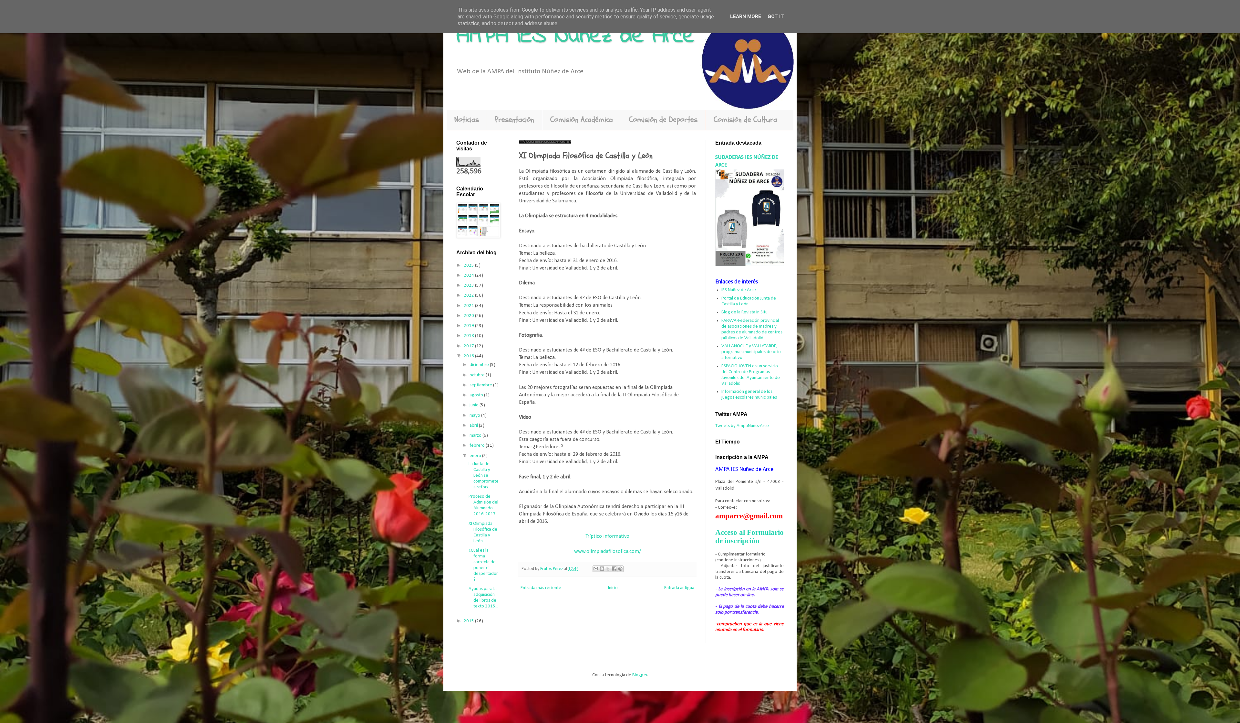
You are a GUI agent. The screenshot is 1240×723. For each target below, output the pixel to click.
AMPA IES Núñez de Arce (575, 36)
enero (476, 455)
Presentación (514, 119)
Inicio (613, 588)
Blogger (639, 675)
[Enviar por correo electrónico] (596, 568)
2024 (469, 275)
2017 (469, 346)
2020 (469, 315)
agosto (477, 395)
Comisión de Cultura (745, 119)
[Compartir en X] (608, 568)
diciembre (480, 364)
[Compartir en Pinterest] (620, 568)
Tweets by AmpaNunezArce (742, 425)
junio (475, 405)
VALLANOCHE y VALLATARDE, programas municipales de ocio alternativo (751, 352)
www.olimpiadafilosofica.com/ (607, 551)
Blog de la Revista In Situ (744, 312)
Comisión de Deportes (663, 119)
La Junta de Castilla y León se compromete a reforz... (484, 476)
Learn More (745, 16)
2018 (469, 335)
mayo (475, 415)
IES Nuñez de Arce (738, 290)
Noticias (466, 119)
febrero (478, 445)
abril (474, 425)
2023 (469, 285)
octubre (478, 375)
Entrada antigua (679, 588)
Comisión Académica (581, 119)
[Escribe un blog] (602, 568)
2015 (469, 621)
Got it (776, 16)
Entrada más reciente (541, 588)
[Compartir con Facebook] (614, 568)
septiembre (481, 385)
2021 (469, 305)
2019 (469, 325)
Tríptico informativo (607, 536)
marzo (476, 435)
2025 (469, 265)
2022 (469, 295)
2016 (469, 356)
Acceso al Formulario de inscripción (749, 536)
